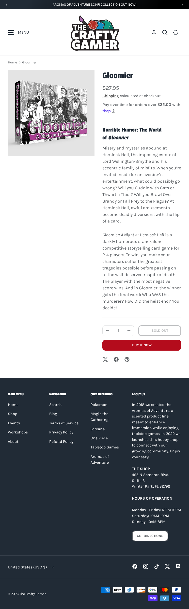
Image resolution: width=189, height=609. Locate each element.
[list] (51, 113)
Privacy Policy (61, 432)
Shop (12, 414)
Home (12, 62)
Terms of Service (64, 423)
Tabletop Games (105, 447)
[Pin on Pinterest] (127, 359)
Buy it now (142, 345)
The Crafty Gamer (32, 594)
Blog (53, 414)
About (13, 441)
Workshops (18, 432)
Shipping (110, 96)
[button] (164, 32)
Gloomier (29, 62)
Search (55, 404)
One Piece (99, 438)
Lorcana (98, 429)
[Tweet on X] (105, 359)
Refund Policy (61, 441)
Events (14, 423)
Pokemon (99, 404)
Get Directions (150, 536)
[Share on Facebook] (116, 359)
